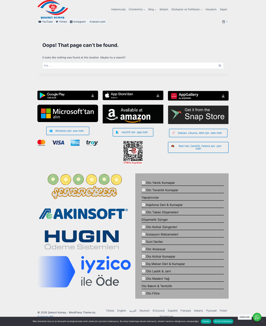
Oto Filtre (153, 293)
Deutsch (144, 310)
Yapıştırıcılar (150, 197)
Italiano (198, 310)
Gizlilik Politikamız (223, 321)
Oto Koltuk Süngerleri (161, 227)
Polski (223, 310)
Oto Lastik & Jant (158, 271)
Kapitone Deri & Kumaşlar (164, 205)
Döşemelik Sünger (154, 219)
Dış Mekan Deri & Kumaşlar (165, 264)
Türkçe (110, 310)
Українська (166, 316)
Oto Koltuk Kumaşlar (160, 256)
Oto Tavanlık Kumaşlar (162, 190)
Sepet (223, 9)
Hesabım (211, 9)
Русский (211, 310)
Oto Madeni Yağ (157, 279)
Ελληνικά (159, 310)
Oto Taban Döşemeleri (162, 212)
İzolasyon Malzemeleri (162, 234)
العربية (132, 310)
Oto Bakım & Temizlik (156, 286)
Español (172, 310)
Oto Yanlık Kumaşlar (160, 183)
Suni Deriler (154, 242)
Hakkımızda (118, 9)
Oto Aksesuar (156, 249)
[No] (262, 321)
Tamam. (206, 321)
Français (186, 310)
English (121, 310)
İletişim (164, 9)
